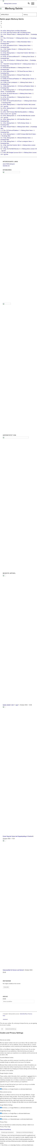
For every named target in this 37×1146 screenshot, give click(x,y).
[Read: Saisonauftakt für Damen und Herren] (4, 841)
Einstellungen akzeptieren (7, 1132)
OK (2, 1029)
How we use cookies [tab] (5, 1040)
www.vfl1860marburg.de (9, 164)
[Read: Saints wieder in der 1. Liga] (4, 576)
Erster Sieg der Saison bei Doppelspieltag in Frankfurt (18, 836)
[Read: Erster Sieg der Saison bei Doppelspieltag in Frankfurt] (4, 707)
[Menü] (32, 3)
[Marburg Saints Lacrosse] (15, 3)
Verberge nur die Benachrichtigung (24, 1132)
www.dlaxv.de (6, 165)
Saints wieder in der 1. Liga (10, 705)
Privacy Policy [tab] (3, 1122)
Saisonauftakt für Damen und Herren (13, 970)
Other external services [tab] (6, 1092)
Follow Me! (6, 987)
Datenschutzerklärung (11, 1029)
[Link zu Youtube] (33, 1017)
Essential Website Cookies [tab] (6, 1057)
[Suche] (28, 3)
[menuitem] (28, 3)
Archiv (4, 999)
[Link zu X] (30, 1017)
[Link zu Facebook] (28, 1017)
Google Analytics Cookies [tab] (6, 1073)
